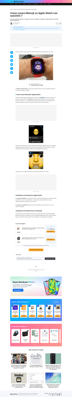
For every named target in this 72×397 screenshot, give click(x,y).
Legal (53, 393)
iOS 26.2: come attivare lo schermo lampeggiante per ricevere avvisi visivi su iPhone (36, 386)
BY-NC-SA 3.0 (27, 394)
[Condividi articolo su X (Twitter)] (11, 56)
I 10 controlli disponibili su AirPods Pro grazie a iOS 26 (36, 366)
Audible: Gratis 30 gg (24, 312)
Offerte (49, 4)
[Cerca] (13, 1)
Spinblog (24, 393)
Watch (29, 4)
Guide (14, 9)
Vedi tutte (56, 302)
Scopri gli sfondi (17, 290)
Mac (20, 4)
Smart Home (35, 4)
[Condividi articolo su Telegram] (11, 64)
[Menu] (11, 1)
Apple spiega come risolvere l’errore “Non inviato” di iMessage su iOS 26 (53, 386)
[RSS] (61, 394)
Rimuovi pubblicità (36, 47)
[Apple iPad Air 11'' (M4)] (32, 307)
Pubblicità (60, 393)
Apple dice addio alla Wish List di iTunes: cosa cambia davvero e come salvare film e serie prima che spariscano (53, 367)
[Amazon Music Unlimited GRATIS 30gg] (15, 307)
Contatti (50, 393)
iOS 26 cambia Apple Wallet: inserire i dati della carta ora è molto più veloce (19, 386)
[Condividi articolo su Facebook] (11, 52)
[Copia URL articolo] (11, 72)
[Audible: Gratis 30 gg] (24, 307)
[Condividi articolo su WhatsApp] (11, 68)
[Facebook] (49, 394)
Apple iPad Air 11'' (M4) (32, 312)
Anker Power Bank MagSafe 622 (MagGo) (49, 312)
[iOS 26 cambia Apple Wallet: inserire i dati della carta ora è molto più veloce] (19, 378)
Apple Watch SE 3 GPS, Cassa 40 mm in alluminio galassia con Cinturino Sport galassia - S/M (33, 228)
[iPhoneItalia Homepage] (19, 1)
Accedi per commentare (50, 258)
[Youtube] (52, 394)
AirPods (24, 4)
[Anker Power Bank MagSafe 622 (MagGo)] (49, 307)
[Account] (61, 1)
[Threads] (56, 394)
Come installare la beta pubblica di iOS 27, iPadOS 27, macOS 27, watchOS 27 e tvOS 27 (18, 367)
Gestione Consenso (33, 394)
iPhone (11, 4)
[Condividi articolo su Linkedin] (11, 60)
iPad (16, 4)
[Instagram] (54, 394)
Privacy (56, 393)
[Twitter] (51, 394)
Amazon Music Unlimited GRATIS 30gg (15, 312)
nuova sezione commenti (20, 29)
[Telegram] (57, 394)
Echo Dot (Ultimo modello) (41, 312)
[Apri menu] (24, 1)
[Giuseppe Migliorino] (11, 23)
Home (11, 9)
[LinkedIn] (59, 394)
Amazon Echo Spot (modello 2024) (58, 312)
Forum (41, 4)
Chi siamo (46, 393)
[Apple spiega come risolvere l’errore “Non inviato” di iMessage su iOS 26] (53, 378)
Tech (45, 4)
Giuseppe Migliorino (16, 22)
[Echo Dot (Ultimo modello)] (41, 307)
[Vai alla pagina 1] (34, 344)
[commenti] (57, 23)
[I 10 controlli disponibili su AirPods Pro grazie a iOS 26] (36, 358)
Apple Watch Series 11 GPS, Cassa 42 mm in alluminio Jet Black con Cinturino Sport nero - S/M (33, 238)
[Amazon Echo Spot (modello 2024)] (58, 307)
